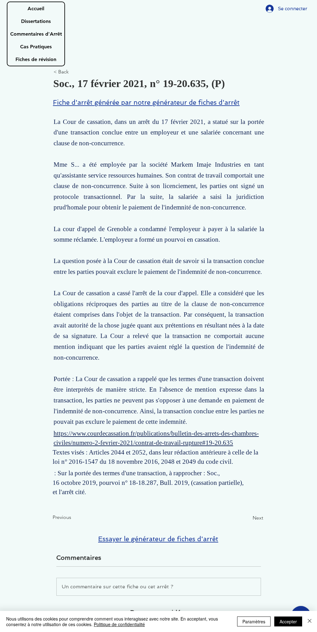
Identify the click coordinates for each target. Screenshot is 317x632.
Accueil (36, 8)
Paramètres (253, 621)
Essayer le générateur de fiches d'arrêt (158, 539)
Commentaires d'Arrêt (36, 34)
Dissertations (36, 21)
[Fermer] (309, 621)
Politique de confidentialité (119, 624)
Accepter (288, 621)
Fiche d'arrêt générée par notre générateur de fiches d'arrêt (146, 102)
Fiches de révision (35, 59)
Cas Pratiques (36, 47)
